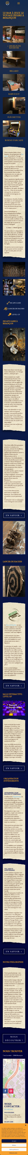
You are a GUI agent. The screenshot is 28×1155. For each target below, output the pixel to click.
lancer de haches (11, 625)
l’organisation (17, 797)
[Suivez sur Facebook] (5, 1091)
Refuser (14, 1145)
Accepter (14, 1141)
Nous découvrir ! (14, 1038)
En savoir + (14, 515)
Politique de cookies (13, 1152)
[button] (25, 1125)
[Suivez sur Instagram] (10, 1091)
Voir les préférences (14, 1149)
